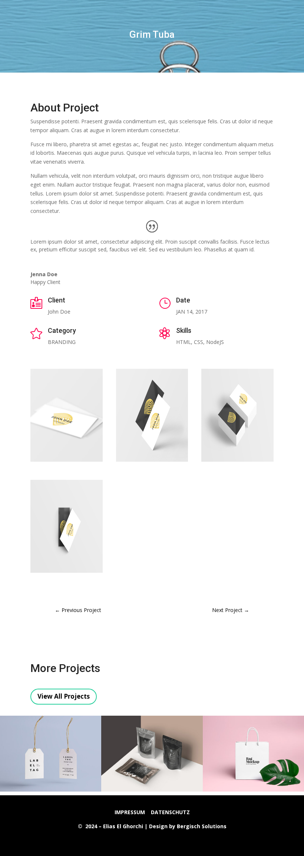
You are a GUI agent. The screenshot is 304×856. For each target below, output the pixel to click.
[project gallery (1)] (66, 461)
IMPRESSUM (130, 812)
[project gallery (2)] (152, 461)
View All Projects (63, 696)
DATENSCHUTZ (170, 812)
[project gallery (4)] (66, 572)
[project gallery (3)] (237, 461)
